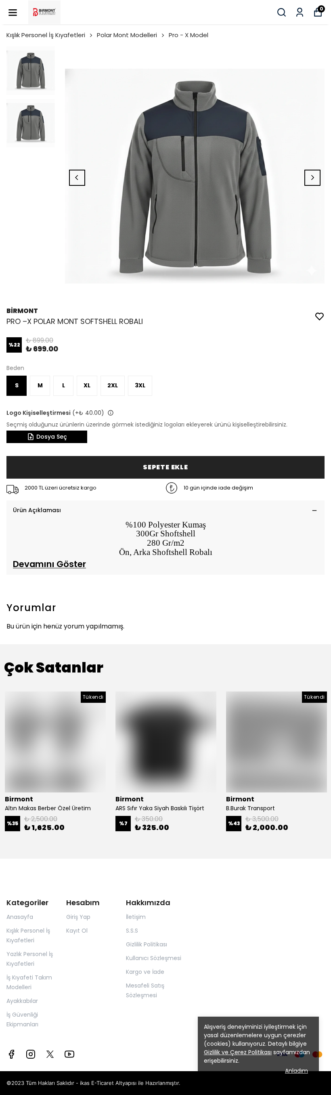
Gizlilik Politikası (146, 944)
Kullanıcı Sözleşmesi (153, 958)
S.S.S (132, 931)
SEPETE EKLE (165, 467)
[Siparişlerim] (300, 12)
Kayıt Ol (77, 931)
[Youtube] (69, 1054)
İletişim (136, 917)
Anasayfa (19, 917)
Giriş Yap (78, 917)
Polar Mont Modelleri (127, 35)
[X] (50, 1054)
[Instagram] (31, 1054)
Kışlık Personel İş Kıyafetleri (45, 35)
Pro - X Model (188, 35)
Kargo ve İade (145, 972)
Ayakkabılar (22, 1001)
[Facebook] (11, 1054)
